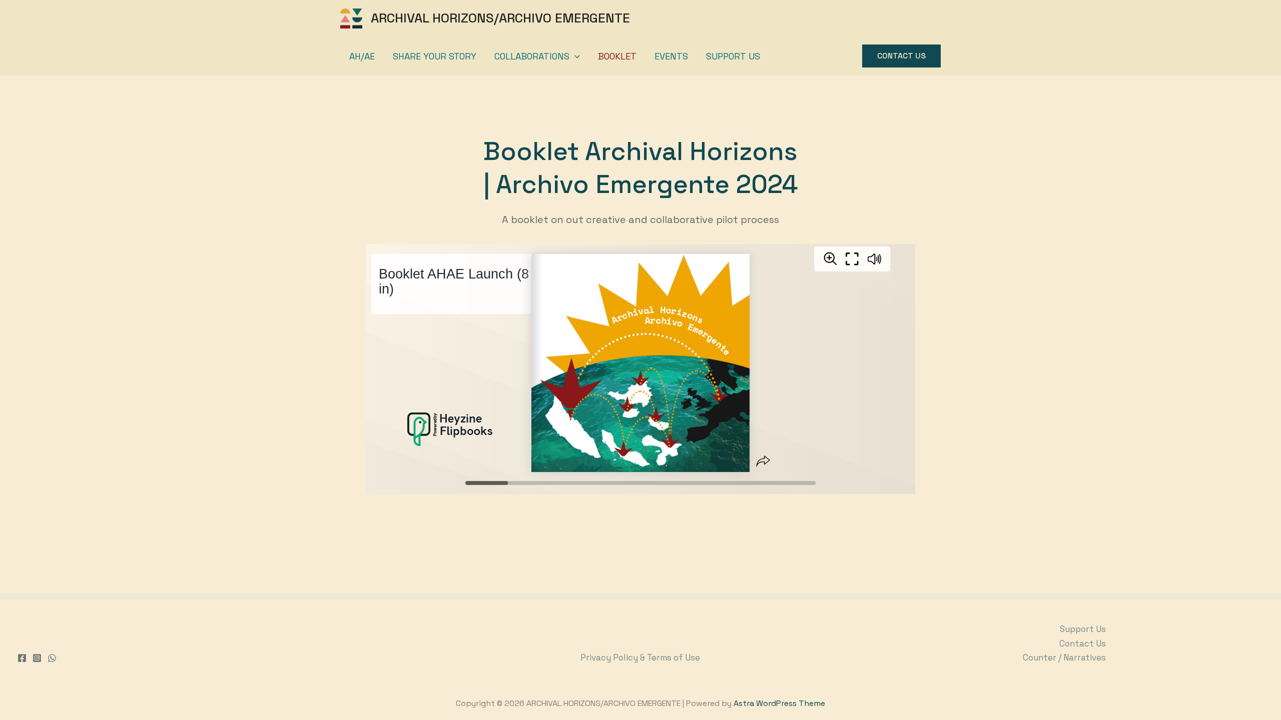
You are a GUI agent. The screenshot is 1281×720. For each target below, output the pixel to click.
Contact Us (1082, 643)
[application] (574, 56)
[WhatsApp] (52, 658)
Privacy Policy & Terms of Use (640, 657)
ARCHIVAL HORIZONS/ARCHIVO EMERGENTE (500, 18)
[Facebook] (22, 658)
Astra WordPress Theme (779, 703)
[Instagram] (37, 658)
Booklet (617, 56)
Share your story (434, 56)
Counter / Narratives (1064, 657)
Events (671, 56)
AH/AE (362, 56)
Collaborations (531, 56)
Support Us (733, 56)
